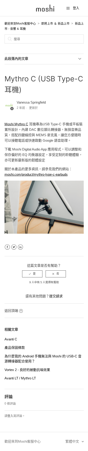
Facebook (7, 247)
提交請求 (56, 296)
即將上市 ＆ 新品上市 (55, 23)
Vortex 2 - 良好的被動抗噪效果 (27, 370)
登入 (10, 415)
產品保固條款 (15, 347)
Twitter (14, 247)
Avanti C (11, 339)
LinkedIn (20, 247)
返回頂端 (11, 311)
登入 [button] (76, 8)
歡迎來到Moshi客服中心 (20, 23)
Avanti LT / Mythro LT (20, 378)
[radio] (32, 273)
